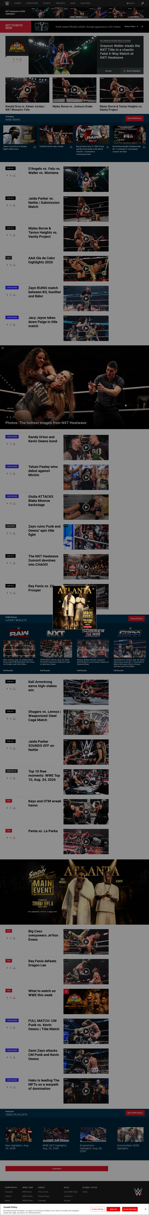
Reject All (113, 1209)
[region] (74, 1209)
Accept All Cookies (129, 1209)
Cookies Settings (97, 1209)
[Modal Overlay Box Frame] (74, 607)
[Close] (145, 1209)
